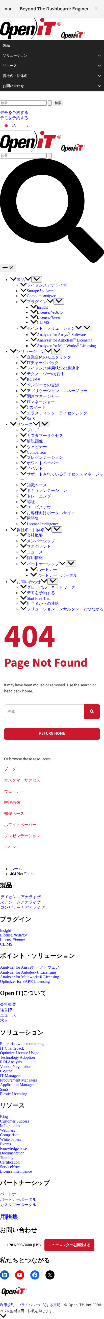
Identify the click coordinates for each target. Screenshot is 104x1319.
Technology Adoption (17, 1057)
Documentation (12, 1153)
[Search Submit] (50, 103)
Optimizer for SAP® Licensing (25, 981)
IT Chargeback (12, 1048)
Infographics (10, 1126)
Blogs (4, 1116)
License (13, 935)
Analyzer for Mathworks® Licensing (29, 977)
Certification (10, 1162)
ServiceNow (10, 1167)
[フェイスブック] (34, 1275)
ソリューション (15, 55)
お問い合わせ (13, 86)
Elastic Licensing (13, 1094)
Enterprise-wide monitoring (22, 1044)
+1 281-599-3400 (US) (22, 1245)
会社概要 (8, 1004)
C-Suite (6, 1071)
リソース (10, 66)
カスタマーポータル (18, 1205)
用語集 (9, 1216)
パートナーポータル (18, 1199)
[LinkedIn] (4, 1275)
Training (6, 1157)
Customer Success (14, 1121)
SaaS (4, 1089)
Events (5, 1144)
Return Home (52, 733)
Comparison (9, 1135)
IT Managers (10, 1075)
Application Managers (17, 1085)
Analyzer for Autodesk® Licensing (28, 972)
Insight (5, 930)
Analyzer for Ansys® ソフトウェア (29, 967)
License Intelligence (16, 1171)
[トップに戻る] (52, 1316)
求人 (4, 1020)
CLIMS (6, 944)
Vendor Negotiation (15, 1066)
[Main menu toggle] (8, 268)
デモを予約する (14, 118)
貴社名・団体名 (15, 76)
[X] (50, 1275)
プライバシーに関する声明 (39, 1305)
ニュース (8, 1015)
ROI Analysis (11, 1062)
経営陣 (6, 1010)
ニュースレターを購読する (69, 1245)
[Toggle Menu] (36, 279)
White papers (10, 1139)
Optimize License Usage (19, 1053)
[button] (52, 112)
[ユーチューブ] (19, 1275)
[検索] (26, 103)
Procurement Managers (18, 1080)
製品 (6, 45)
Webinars (7, 1130)
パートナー (10, 1194)
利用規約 (7, 1305)
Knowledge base (13, 1148)
